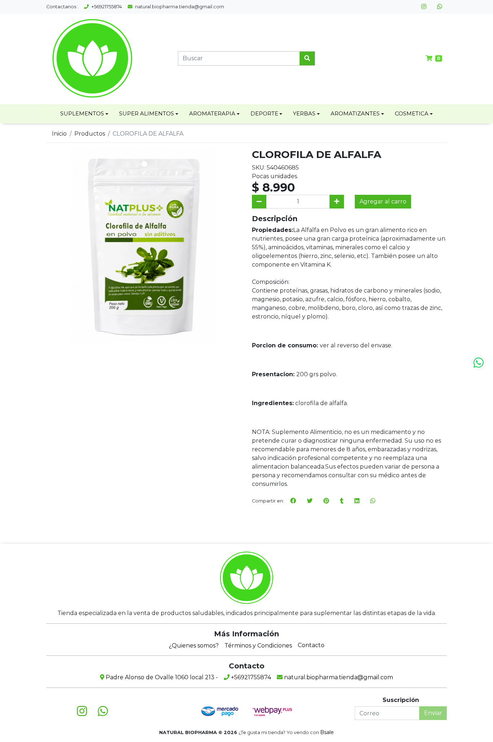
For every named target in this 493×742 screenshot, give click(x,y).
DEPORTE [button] (264, 113)
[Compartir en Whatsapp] (373, 501)
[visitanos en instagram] (423, 7)
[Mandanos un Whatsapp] (478, 362)
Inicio (59, 133)
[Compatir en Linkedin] (357, 501)
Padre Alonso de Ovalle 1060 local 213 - (161, 677)
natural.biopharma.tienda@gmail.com (179, 6)
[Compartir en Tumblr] (341, 501)
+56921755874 (106, 6)
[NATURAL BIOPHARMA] (92, 58)
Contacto (311, 645)
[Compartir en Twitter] (309, 501)
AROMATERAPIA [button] (212, 113)
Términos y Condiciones (258, 645)
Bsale (327, 732)
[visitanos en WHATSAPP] (439, 7)
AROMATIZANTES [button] (355, 113)
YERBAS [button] (304, 113)
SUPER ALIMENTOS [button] (146, 113)
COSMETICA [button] (411, 113)
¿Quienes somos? (194, 645)
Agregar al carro (382, 201)
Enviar (433, 713)
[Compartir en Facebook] (293, 501)
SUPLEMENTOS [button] (82, 113)
